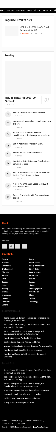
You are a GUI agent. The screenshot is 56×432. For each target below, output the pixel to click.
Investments (20, 10)
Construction (6, 266)
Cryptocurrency (7, 269)
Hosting (5, 289)
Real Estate (33, 276)
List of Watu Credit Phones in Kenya (28, 144)
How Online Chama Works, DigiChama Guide (22, 338)
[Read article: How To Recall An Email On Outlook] (28, 77)
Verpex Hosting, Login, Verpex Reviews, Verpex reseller (28, 346)
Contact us (21, 423)
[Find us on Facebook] (4, 246)
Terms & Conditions (34, 421)
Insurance (5, 292)
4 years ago (34, 33)
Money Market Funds (37, 266)
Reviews (32, 279)
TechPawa (19, 427)
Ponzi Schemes (35, 272)
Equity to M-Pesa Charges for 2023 (19, 402)
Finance (37, 10)
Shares (32, 285)
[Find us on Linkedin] (24, 246)
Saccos (32, 282)
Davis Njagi (25, 33)
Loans (29, 10)
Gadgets (5, 282)
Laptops (5, 298)
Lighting (5, 305)
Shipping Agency (35, 289)
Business (10, 10)
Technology (33, 302)
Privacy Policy (16, 421)
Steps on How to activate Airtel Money (29, 112)
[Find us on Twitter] (11, 246)
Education (5, 272)
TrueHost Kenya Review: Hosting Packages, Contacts (26, 390)
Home (2, 10)
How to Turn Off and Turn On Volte (27, 152)
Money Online (34, 269)
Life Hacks (6, 302)
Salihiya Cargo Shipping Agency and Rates (22, 342)
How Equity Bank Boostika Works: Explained (23, 350)
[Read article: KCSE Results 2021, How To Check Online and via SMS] (11, 31)
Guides (45, 10)
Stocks (31, 295)
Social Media (34, 292)
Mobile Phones (34, 262)
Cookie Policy (7, 423)
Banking (5, 259)
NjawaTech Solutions (41, 427)
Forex (4, 279)
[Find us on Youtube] (17, 246)
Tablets (32, 298)
